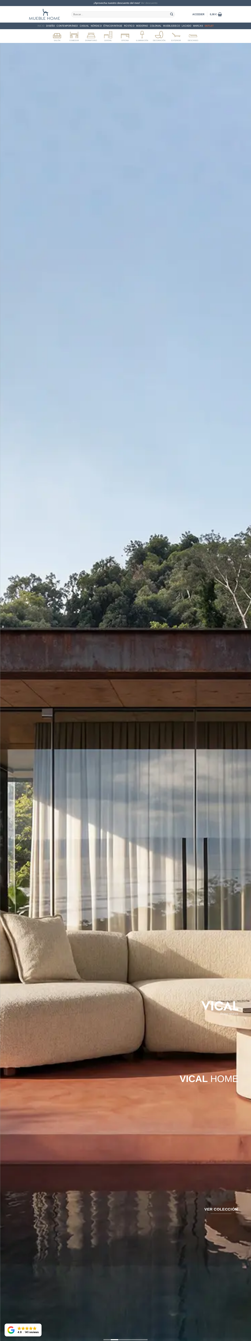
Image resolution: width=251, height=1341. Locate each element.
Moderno (142, 26)
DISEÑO (50, 26)
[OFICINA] (125, 35)
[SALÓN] (57, 35)
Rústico (129, 26)
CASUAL (84, 26)
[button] (216, 14)
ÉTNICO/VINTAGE (112, 26)
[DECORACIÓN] (159, 35)
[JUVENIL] (108, 35)
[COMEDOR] (74, 35)
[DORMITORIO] (91, 35)
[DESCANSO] (193, 35)
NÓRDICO (96, 26)
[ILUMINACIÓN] (142, 35)
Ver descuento (149, 2)
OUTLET (209, 26)
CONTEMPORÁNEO (67, 26)
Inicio (40, 26)
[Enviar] (171, 14)
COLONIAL (156, 26)
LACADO (186, 26)
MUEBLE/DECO (171, 26)
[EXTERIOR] (176, 35)
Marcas (198, 26)
